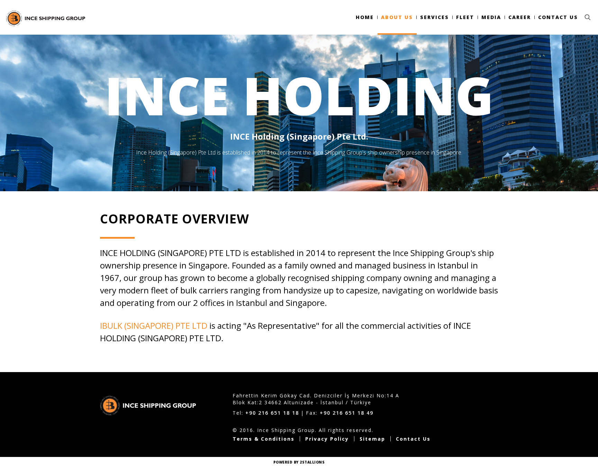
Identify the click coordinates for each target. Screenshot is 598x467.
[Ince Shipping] (45, 17)
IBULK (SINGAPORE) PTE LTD (153, 325)
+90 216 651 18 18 (272, 412)
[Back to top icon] (565, 453)
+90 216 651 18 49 (346, 412)
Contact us (413, 438)
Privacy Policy (327, 438)
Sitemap (372, 438)
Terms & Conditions (264, 438)
